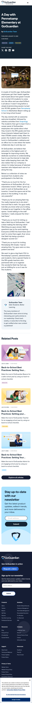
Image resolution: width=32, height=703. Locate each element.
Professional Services (7, 620)
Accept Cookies (16, 699)
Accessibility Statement (7, 677)
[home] (9, 3)
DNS (18, 620)
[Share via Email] (13, 50)
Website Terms (5, 667)
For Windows (20, 615)
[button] (27, 2)
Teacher (3, 608)
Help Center (4, 650)
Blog (3, 630)
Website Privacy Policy (7, 669)
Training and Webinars (7, 652)
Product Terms (5, 672)
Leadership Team (21, 630)
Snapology (24, 121)
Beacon (3, 610)
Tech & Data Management (23, 610)
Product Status (5, 657)
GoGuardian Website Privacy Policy (16, 690)
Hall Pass (4, 613)
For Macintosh (20, 618)
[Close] (30, 680)
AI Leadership (5, 635)
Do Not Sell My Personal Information (16, 694)
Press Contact (20, 654)
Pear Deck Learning (6, 618)
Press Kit (19, 652)
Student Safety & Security (23, 606)
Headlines (19, 650)
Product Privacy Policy (7, 674)
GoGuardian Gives (21, 640)
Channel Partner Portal (22, 635)
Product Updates (6, 654)
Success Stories (5, 637)
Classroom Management (23, 608)
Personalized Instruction (22, 613)
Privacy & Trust (5, 632)
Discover (4, 615)
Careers (19, 637)
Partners (19, 632)
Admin (3, 606)
